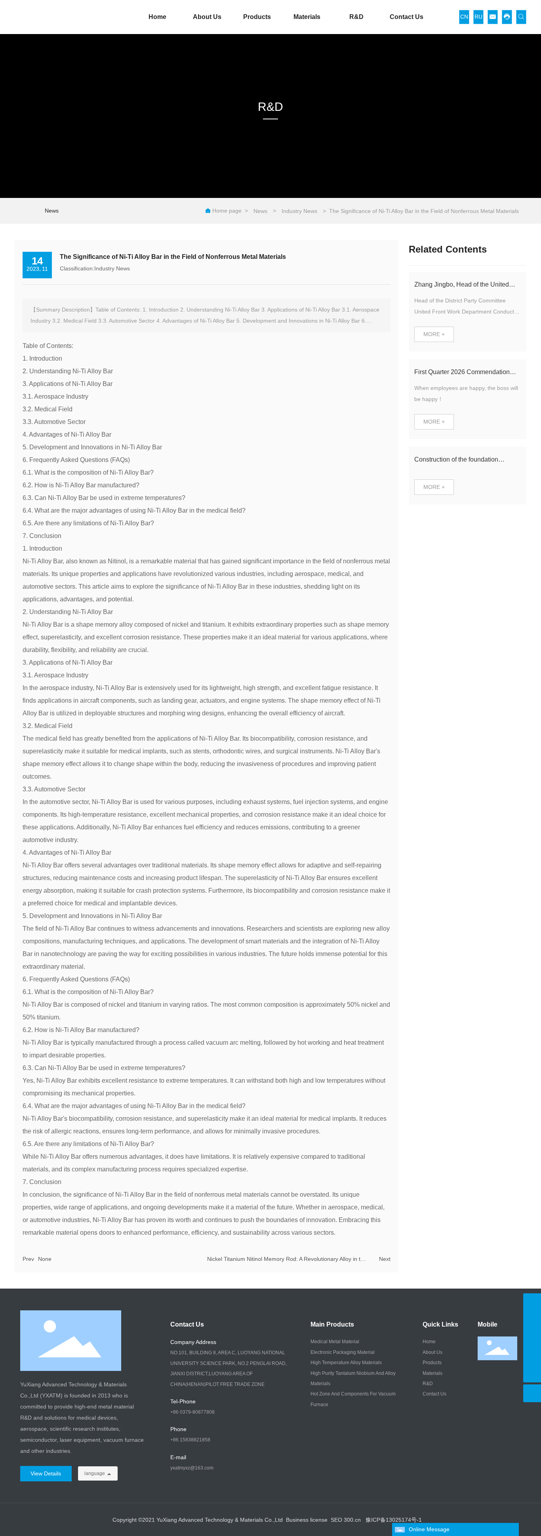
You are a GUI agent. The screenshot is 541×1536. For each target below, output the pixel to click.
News (52, 210)
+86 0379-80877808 (192, 1412)
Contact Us (406, 16)
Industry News (299, 211)
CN (464, 16)
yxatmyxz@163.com (191, 1468)
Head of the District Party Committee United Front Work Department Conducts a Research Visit (465, 311)
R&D (356, 16)
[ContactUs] (532, 1302)
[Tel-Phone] (532, 1320)
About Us (207, 16)
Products (257, 16)
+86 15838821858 (190, 1440)
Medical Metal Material (335, 1341)
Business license (307, 1520)
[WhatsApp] (532, 1356)
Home (157, 16)
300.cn (352, 1520)
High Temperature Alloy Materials (346, 1362)
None (44, 1259)
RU (478, 16)
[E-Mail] (532, 1338)
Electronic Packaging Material (343, 1352)
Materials (306, 16)
